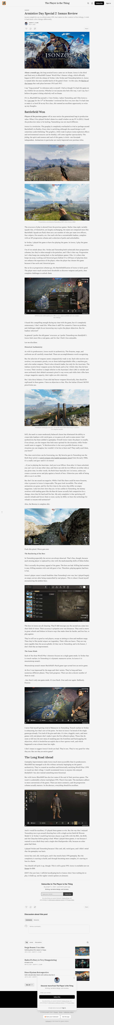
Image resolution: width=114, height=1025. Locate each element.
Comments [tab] (29, 920)
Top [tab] (27, 942)
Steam (27, 868)
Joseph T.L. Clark (33, 22)
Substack (48, 1021)
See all (28, 985)
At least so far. (29, 962)
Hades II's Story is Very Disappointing (41, 960)
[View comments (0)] (30, 28)
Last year (31, 100)
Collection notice (68, 1012)
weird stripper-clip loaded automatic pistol (56, 458)
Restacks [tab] (36, 920)
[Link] (22, 111)
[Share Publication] (92, 3)
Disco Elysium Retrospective (37, 972)
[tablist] (32, 920)
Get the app (65, 1017)
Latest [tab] (31, 942)
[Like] (26, 28)
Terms (61, 1012)
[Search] (88, 3)
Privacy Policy (70, 1003)
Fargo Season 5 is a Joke (35, 947)
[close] (74, 978)
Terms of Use (65, 1001)
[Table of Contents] (2, 512)
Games (27, 10)
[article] (57, 951)
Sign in (108, 3)
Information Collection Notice (56, 1003)
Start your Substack (52, 1017)
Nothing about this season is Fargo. (35, 950)
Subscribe (99, 3)
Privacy (56, 1012)
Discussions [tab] (38, 942)
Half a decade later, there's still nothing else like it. (40, 975)
